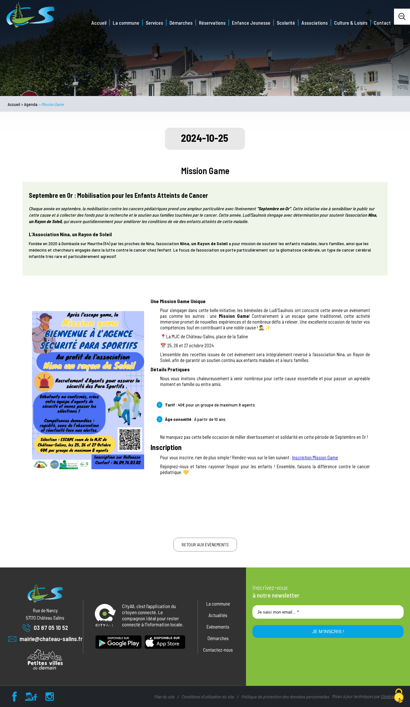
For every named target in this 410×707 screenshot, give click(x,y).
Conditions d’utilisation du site (208, 696)
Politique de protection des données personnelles (285, 696)
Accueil (98, 23)
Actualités (218, 615)
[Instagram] (49, 698)
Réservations (212, 23)
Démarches (181, 23)
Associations (314, 23)
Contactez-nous (218, 650)
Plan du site (164, 696)
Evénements (218, 627)
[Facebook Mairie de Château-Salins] (14, 698)
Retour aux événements (205, 544)
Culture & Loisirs (350, 23)
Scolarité (286, 23)
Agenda (30, 104)
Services (154, 23)
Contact (382, 23)
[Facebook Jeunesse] (31, 698)
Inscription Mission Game (315, 457)
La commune (126, 23)
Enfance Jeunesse (251, 23)
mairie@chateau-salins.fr (51, 638)
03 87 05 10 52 (51, 627)
